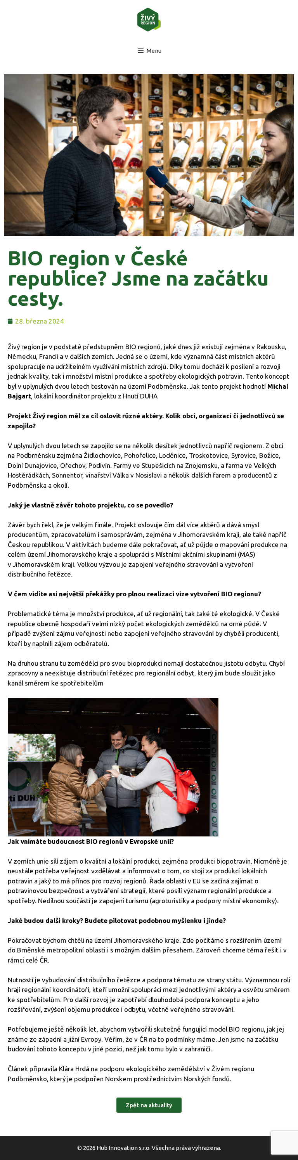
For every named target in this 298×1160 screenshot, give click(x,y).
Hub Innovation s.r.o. (124, 1147)
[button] (149, 1105)
